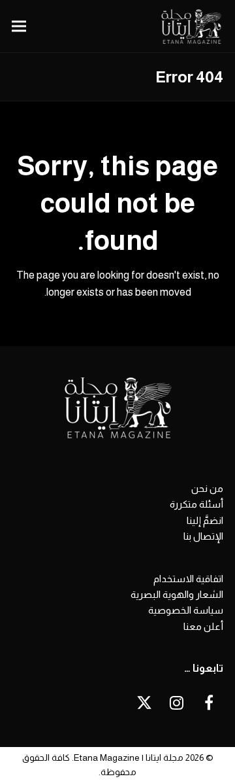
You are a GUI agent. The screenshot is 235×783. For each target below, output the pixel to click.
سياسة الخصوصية (185, 610)
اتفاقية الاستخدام (188, 578)
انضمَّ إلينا (205, 520)
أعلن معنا (203, 626)
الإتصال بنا (203, 536)
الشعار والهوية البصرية (177, 594)
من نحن (207, 488)
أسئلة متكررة (196, 504)
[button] (19, 26)
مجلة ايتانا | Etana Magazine (128, 757)
